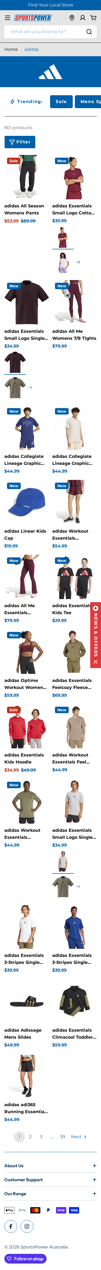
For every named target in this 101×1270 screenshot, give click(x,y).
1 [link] (19, 1136)
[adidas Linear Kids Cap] (26, 502)
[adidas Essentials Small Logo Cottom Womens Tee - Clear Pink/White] (63, 262)
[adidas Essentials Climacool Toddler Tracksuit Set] (74, 1001)
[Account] (82, 18)
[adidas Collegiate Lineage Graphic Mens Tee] (26, 427)
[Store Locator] (72, 18)
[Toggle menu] (7, 18)
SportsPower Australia (44, 1247)
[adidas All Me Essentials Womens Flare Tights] (26, 577)
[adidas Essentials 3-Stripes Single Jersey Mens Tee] (26, 926)
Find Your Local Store (50, 5)
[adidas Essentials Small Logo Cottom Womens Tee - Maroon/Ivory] (63, 237)
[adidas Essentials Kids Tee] (74, 577)
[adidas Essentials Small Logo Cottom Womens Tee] (74, 177)
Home (11, 49)
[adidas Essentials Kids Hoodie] (26, 726)
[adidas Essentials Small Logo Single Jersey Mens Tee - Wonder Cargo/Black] (15, 387)
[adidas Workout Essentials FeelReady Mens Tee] (26, 801)
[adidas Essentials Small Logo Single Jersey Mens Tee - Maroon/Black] (15, 362)
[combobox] (50, 31)
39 (62, 1136)
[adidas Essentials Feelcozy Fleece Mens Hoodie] (74, 651)
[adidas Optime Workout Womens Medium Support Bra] (26, 651)
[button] (95, 635)
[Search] (89, 32)
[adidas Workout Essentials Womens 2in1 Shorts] (74, 502)
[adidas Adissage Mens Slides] (26, 1001)
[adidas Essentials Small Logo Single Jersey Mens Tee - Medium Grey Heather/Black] (63, 861)
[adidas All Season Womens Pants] (26, 177)
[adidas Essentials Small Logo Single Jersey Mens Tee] (26, 302)
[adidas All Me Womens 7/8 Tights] (74, 302)
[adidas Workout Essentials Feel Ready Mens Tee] (74, 726)
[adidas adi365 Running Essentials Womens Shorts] (26, 1076)
